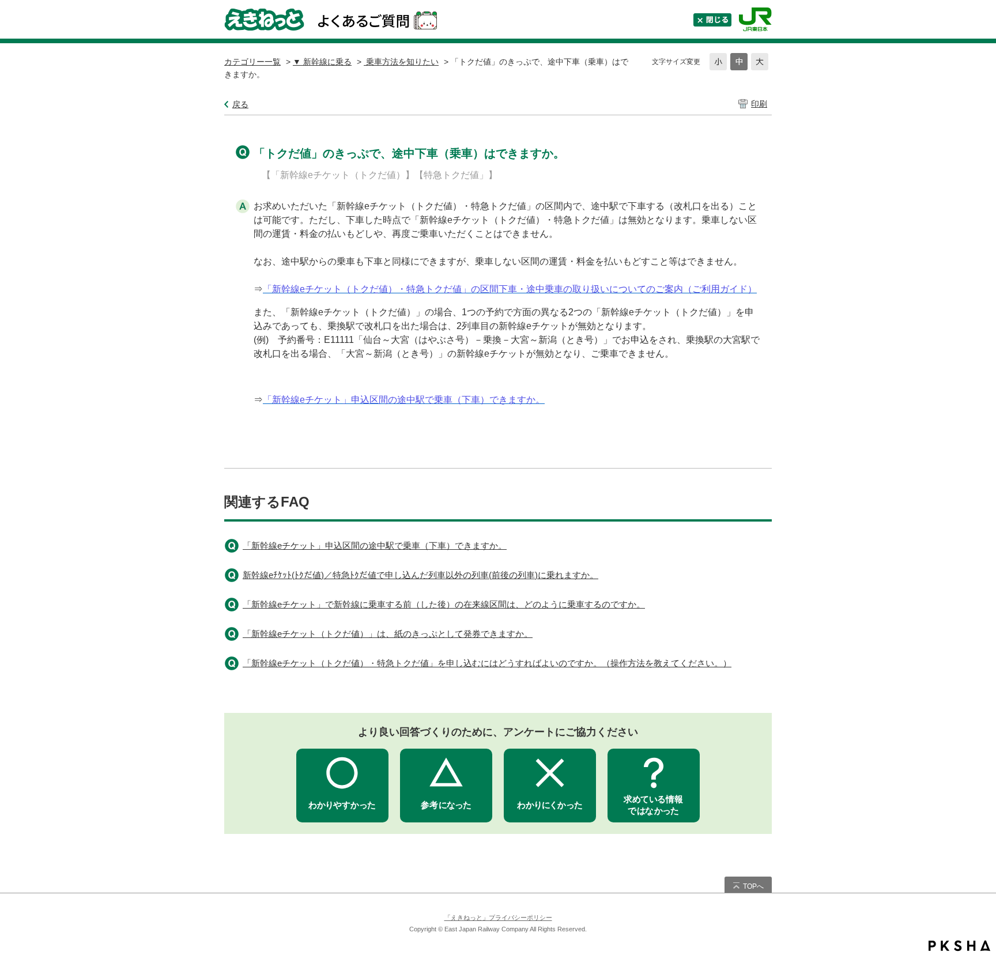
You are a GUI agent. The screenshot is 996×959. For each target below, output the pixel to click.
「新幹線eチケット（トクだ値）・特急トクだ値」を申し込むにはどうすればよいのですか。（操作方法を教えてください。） (487, 663)
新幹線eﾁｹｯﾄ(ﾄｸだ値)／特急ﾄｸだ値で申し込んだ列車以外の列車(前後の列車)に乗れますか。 (420, 575)
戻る (240, 104)
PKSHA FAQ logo (959, 945)
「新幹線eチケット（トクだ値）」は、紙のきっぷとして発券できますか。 (388, 634)
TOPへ (753, 886)
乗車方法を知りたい (401, 61)
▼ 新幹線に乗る (322, 61)
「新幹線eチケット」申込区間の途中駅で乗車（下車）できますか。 (375, 545)
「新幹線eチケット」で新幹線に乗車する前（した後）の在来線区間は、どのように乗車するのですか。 (444, 604)
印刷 (759, 103)
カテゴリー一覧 (252, 61)
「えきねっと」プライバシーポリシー (498, 917)
